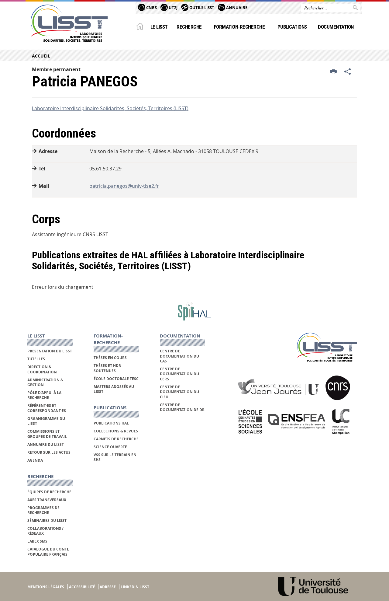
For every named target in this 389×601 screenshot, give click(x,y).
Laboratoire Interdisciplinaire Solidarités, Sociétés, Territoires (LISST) (110, 108)
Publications (292, 27)
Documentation (335, 27)
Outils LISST (201, 7)
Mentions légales (45, 586)
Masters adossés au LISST (114, 389)
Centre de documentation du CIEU (179, 392)
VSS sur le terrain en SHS (115, 457)
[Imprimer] (333, 72)
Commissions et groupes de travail (47, 434)
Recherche (189, 27)
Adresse (108, 586)
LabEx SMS (37, 541)
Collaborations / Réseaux (45, 531)
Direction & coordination (42, 369)
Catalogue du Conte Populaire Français (48, 552)
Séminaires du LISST (47, 520)
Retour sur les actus (49, 452)
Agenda (35, 460)
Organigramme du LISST (46, 421)
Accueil (41, 56)
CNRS (151, 7)
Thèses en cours (110, 357)
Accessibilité (82, 586)
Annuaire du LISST (45, 444)
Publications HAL (111, 423)
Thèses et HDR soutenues (107, 368)
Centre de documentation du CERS (179, 374)
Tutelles (36, 359)
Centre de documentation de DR (182, 407)
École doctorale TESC (116, 378)
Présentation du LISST (49, 351)
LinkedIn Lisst (135, 586)
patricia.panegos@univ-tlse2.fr (124, 186)
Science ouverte (110, 446)
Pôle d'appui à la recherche (44, 395)
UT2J (172, 7)
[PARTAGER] (347, 72)
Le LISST (159, 27)
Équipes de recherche (49, 491)
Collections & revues (116, 431)
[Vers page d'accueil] (69, 23)
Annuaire (236, 7)
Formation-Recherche (239, 27)
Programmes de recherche (43, 510)
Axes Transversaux (46, 499)
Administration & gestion (45, 382)
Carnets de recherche (116, 439)
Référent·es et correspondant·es (46, 408)
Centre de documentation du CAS (179, 356)
